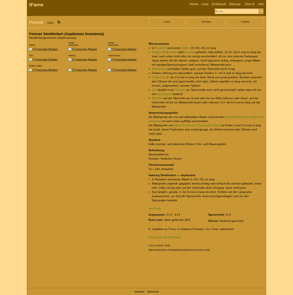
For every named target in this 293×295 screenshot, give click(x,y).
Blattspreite (159, 52)
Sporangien (164, 94)
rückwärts (206, 22)
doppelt (190, 52)
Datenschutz (153, 291)
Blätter (186, 47)
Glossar (235, 4)
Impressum (139, 291)
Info (261, 4)
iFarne (36, 4)
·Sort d (249, 4)
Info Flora (154, 208)
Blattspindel (159, 68)
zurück (167, 22)
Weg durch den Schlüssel (164, 237)
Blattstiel (157, 98)
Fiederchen (159, 77)
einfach (172, 52)
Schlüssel (218, 4)
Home (194, 4)
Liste (204, 4)
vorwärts (245, 22)
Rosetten (160, 47)
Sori (154, 89)
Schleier (180, 89)
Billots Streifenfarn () (197, 125)
